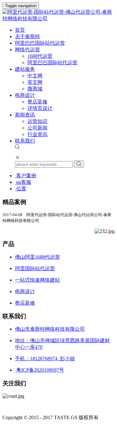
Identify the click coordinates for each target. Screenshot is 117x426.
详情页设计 (39, 108)
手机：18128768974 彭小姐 (45, 358)
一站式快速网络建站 (37, 280)
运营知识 (37, 121)
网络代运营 (27, 49)
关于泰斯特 (27, 36)
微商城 (34, 88)
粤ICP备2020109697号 (39, 370)
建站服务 (25, 69)
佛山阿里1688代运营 (37, 257)
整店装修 (37, 101)
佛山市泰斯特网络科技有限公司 (50, 329)
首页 (20, 30)
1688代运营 (39, 56)
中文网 (34, 75)
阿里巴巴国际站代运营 (40, 43)
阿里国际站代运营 (35, 268)
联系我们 (25, 140)
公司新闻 (37, 127)
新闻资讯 (25, 114)
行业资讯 (37, 134)
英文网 (34, 82)
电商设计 (25, 95)
